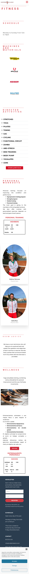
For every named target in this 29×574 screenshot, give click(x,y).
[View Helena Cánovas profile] (14, 277)
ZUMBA (6, 145)
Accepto (14, 561)
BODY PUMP (8, 156)
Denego (14, 565)
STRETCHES (8, 119)
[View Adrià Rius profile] (14, 318)
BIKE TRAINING (9, 152)
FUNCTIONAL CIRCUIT (12, 141)
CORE (5, 163)
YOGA (5, 123)
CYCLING (7, 137)
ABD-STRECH (9, 148)
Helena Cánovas (14, 279)
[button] (26, 549)
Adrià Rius (14, 321)
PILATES (6, 127)
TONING (6, 130)
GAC (5, 134)
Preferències (14, 570)
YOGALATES (8, 159)
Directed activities (12, 111)
